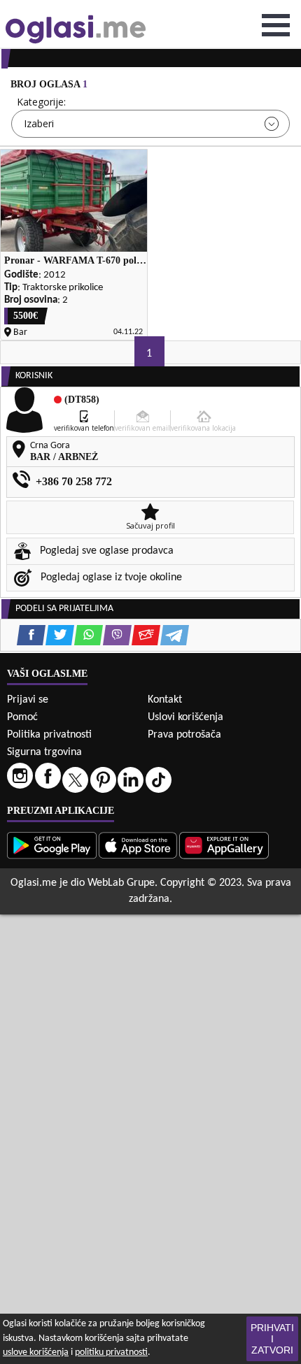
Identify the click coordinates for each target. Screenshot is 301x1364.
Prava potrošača (184, 734)
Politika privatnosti (49, 734)
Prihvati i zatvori (272, 1339)
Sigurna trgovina (44, 752)
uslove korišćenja (36, 1352)
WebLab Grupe (121, 883)
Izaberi (39, 123)
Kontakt (165, 699)
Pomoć (22, 717)
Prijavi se (27, 699)
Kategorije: (41, 101)
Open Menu (276, 25)
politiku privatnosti (111, 1352)
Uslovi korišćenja (185, 717)
